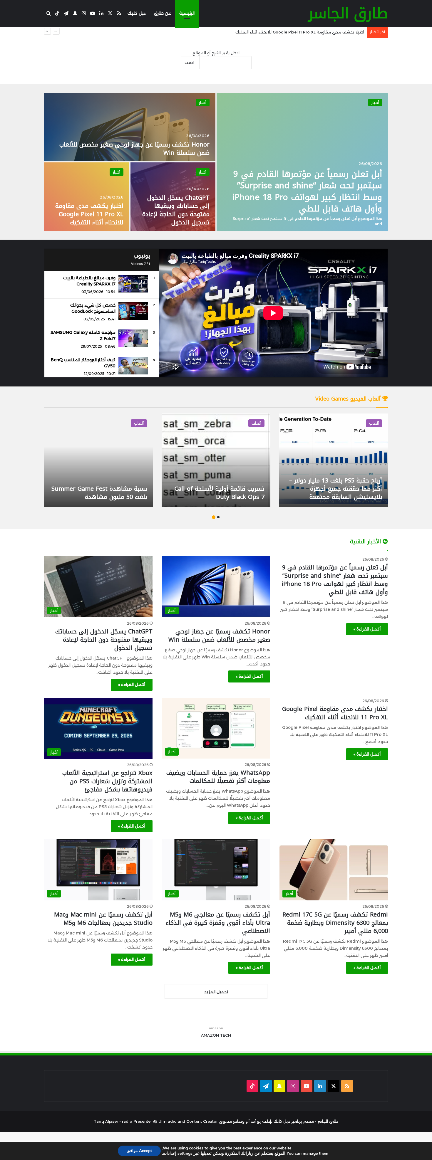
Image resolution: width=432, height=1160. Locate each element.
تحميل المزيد (216, 991)
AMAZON (210, 1035)
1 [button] (218, 517)
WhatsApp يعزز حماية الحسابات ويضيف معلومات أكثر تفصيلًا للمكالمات (299, 32)
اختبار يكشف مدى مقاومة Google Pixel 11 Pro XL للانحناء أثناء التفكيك (89, 214)
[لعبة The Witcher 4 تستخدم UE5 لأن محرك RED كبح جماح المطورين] (90, 460)
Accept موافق (139, 1151)
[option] (216, 162)
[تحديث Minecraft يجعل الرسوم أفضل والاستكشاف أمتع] (207, 460)
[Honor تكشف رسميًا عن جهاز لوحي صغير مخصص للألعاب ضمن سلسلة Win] (129, 127)
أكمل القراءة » (367, 629)
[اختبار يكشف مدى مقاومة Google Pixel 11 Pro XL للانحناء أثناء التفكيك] (86, 196)
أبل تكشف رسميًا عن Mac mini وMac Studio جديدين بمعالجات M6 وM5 (103, 918)
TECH (225, 1035)
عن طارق (162, 13)
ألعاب (365, 423)
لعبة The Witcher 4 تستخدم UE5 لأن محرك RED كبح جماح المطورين (93, 492)
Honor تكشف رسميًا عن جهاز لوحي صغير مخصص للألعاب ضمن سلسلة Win (134, 148)
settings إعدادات (177, 1153)
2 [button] (213, 517)
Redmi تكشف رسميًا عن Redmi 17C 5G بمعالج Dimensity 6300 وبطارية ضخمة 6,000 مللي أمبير (335, 923)
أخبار (375, 102)
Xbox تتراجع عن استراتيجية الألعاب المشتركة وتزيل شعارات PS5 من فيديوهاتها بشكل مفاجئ (107, 781)
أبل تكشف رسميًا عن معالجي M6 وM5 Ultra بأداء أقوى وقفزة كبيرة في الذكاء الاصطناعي (218, 923)
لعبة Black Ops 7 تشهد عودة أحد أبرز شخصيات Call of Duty (328, 492)
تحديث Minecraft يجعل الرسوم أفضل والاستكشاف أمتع (215, 492)
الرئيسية (187, 13)
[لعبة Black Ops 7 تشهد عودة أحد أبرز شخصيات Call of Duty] (325, 460)
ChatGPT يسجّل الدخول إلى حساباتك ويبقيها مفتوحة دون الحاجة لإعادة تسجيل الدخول (176, 210)
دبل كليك (137, 13)
